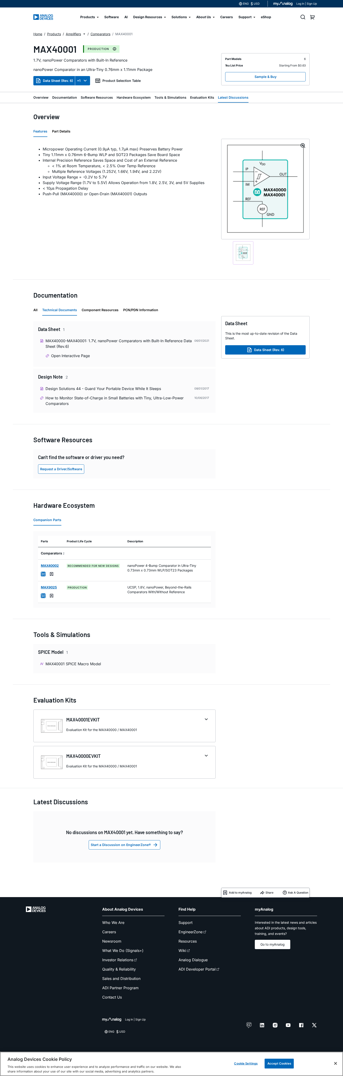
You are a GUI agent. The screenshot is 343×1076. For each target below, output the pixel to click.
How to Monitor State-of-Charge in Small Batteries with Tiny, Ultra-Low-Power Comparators (115, 401)
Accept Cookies (279, 1063)
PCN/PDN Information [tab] (140, 310)
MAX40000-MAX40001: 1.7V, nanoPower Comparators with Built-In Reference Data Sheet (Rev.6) (119, 343)
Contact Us (112, 997)
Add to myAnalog (240, 892)
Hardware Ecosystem (134, 97)
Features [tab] (40, 131)
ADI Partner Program (120, 987)
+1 (78, 81)
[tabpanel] (124, 171)
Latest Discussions (233, 97)
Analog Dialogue (193, 960)
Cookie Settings (246, 1063)
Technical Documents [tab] (59, 310)
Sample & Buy (265, 77)
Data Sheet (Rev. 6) (58, 81)
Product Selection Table (121, 81)
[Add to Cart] (43, 574)
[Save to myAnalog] (51, 574)
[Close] (335, 1063)
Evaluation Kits (202, 97)
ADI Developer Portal (197, 969)
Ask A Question (298, 892)
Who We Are (113, 922)
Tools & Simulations (170, 97)
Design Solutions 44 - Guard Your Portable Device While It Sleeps (103, 388)
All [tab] (35, 310)
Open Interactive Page (70, 355)
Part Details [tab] (61, 131)
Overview (41, 97)
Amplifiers (73, 34)
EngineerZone (190, 932)
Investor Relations (117, 960)
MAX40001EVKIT (83, 719)
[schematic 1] (243, 253)
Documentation (64, 97)
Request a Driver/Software (61, 469)
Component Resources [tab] (100, 310)
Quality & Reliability (119, 969)
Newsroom (111, 941)
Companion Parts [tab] (47, 520)
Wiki (182, 950)
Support (185, 922)
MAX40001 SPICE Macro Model (73, 664)
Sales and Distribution (121, 978)
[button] (84, 34)
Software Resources (97, 97)
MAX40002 (50, 566)
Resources (187, 941)
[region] (171, 1064)
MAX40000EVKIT (83, 756)
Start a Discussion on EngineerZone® (121, 845)
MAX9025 (49, 587)
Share (269, 892)
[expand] (206, 719)
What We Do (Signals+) (123, 950)
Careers (109, 932)
